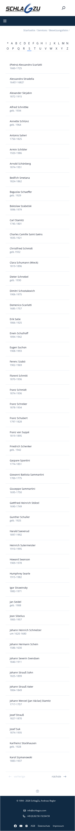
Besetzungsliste (58, 30)
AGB (33, 825)
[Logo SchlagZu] (23, 8)
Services (42, 30)
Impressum (58, 825)
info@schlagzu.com (36, 810)
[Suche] (63, 8)
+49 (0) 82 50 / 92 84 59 (38, 816)
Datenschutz (44, 825)
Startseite (29, 30)
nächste (56, 776)
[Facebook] (14, 826)
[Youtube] (19, 826)
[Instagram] (25, 826)
